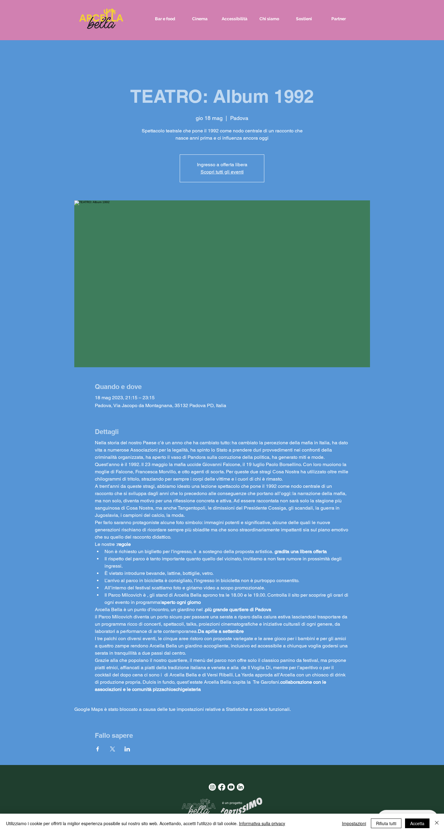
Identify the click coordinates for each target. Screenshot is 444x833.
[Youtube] (231, 787)
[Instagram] (212, 787)
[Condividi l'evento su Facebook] (98, 749)
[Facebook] (221, 787)
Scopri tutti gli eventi (222, 172)
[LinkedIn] (240, 787)
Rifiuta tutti (386, 823)
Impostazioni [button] (354, 823)
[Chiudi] (436, 823)
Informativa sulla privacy (262, 823)
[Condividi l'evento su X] (112, 749)
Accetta (417, 823)
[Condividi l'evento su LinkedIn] (127, 749)
